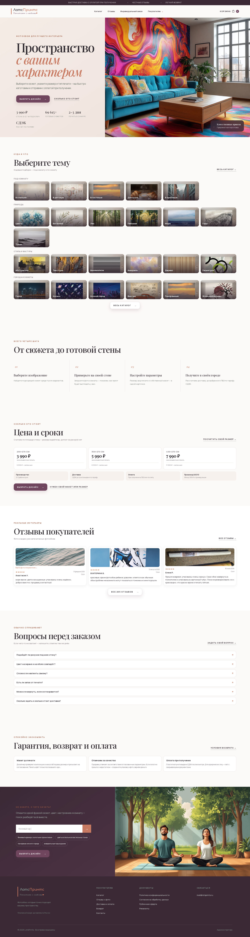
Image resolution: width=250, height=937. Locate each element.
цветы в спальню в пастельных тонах (72, 837)
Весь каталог (125, 305)
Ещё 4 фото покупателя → (26, 568)
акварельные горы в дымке (55, 843)
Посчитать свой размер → (219, 439)
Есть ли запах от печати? (29, 682)
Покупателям (155, 11)
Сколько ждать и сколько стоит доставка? (38, 701)
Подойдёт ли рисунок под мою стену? (36, 654)
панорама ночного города (28, 843)
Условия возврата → (223, 747)
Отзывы (111, 11)
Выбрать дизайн (33, 99)
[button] (50, 566)
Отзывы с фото (103, 899)
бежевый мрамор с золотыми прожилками (35, 837)
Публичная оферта (148, 904)
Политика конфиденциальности (154, 895)
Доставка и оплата (105, 904)
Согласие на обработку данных (154, 899)
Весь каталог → (226, 169)
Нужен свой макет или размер (69, 486)
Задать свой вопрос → (221, 642)
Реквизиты (144, 908)
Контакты (100, 913)
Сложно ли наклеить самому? (31, 673)
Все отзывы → (227, 538)
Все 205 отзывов (125, 591)
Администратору (224, 929)
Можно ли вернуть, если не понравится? (37, 691)
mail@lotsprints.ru (205, 895)
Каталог (98, 11)
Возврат (100, 908)
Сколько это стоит (66, 98)
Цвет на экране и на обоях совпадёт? (35, 664)
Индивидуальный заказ (131, 11)
